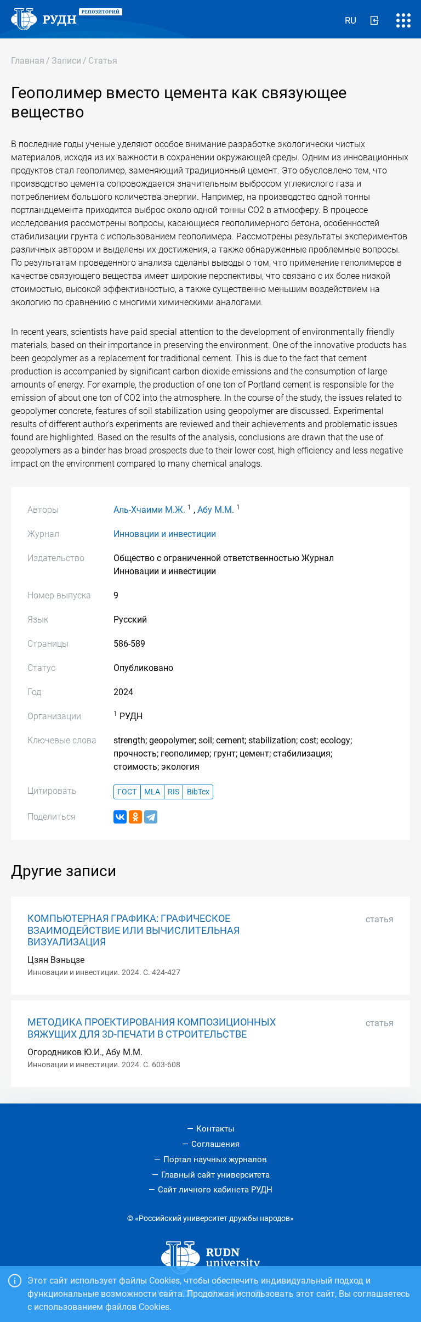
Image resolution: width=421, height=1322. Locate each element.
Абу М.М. (215, 510)
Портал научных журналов (215, 1159)
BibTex (198, 792)
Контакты (215, 1129)
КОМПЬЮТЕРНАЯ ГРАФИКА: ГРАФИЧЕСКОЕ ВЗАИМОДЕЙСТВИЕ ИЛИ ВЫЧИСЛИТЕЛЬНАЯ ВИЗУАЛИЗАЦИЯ (133, 930)
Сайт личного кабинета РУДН (215, 1190)
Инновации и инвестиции (164, 534)
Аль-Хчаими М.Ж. (149, 510)
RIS (173, 792)
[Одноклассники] (135, 817)
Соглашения (215, 1144)
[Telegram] (150, 817)
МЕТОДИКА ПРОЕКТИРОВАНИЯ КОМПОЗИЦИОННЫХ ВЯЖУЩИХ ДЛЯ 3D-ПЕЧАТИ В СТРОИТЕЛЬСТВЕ (151, 1028)
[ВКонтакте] (120, 817)
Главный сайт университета (215, 1175)
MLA (152, 792)
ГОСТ (126, 792)
